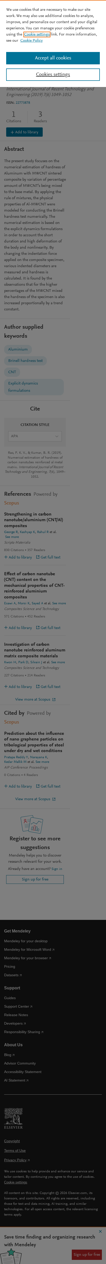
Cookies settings (53, 74)
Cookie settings (37, 34)
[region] (53, 43)
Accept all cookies (53, 58)
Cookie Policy (31, 41)
